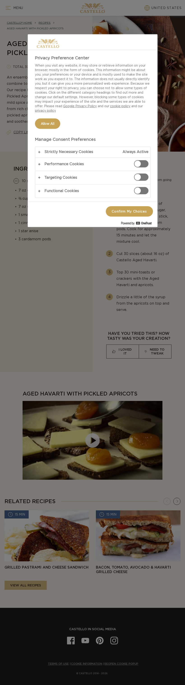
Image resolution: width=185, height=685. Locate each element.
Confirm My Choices (129, 211)
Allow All (47, 123)
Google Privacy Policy (80, 106)
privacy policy (45, 110)
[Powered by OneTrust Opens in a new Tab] (138, 224)
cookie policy (120, 106)
